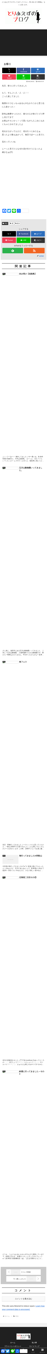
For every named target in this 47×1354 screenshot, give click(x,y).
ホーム (12, 1343)
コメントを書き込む (23, 1299)
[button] (38, 77)
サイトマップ (34, 1346)
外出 (6, 223)
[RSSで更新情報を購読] (34, 250)
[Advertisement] (23, 42)
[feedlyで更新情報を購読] (12, 250)
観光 (18, 223)
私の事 (34, 1343)
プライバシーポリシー (12, 1346)
